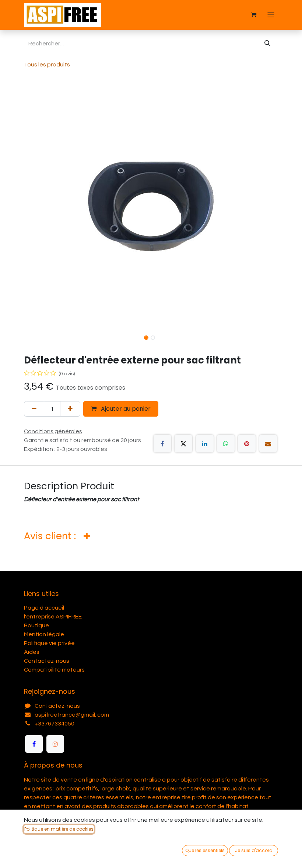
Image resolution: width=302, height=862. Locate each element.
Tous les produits (47, 65)
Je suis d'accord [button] (254, 850)
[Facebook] (162, 443)
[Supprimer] (34, 409)
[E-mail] (268, 443)
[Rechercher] (267, 43)
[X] (183, 443)
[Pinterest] (247, 443)
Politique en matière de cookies (59, 829)
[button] (36, 205)
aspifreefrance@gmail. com (72, 715)
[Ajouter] (70, 409)
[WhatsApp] (226, 443)
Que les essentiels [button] (205, 850)
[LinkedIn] (205, 443)
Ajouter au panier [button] (125, 408)
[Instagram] (55, 744)
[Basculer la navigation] (271, 15)
